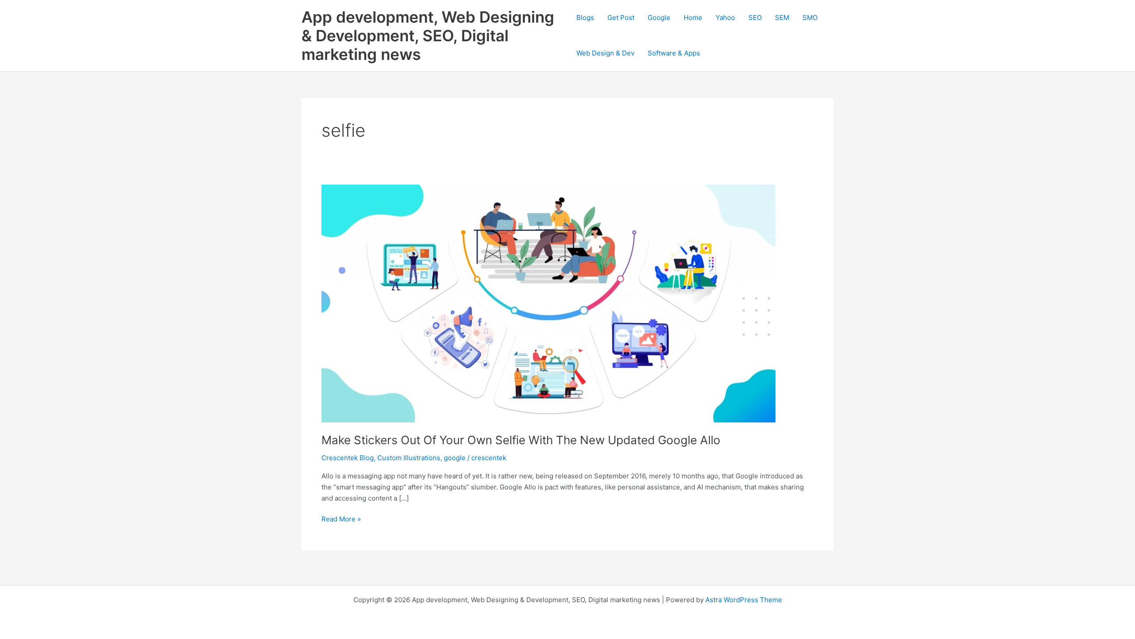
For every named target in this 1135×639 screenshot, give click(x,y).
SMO (810, 17)
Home (693, 17)
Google (659, 17)
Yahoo (725, 17)
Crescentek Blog (347, 458)
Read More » (341, 519)
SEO (755, 17)
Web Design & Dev (605, 53)
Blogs (585, 17)
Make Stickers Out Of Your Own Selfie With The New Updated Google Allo (520, 440)
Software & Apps (674, 53)
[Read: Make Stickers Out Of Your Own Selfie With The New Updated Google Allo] (548, 303)
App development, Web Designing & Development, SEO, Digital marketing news (427, 35)
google (455, 458)
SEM (782, 17)
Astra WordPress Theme (743, 600)
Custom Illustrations (408, 458)
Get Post (620, 17)
